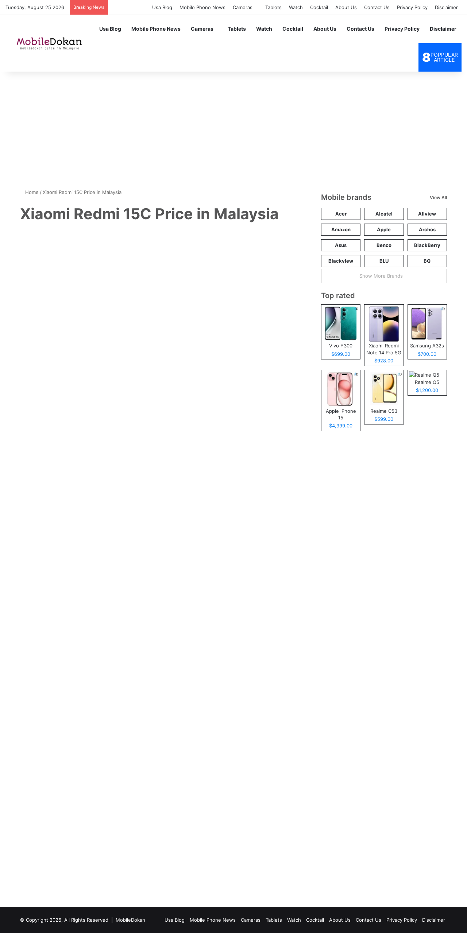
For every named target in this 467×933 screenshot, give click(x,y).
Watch (296, 7)
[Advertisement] (233, 126)
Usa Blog (162, 7)
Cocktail (319, 7)
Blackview (340, 261)
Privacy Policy (412, 7)
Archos (427, 229)
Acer (341, 214)
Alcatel (384, 214)
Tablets (273, 7)
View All (438, 197)
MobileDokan (130, 920)
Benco (384, 245)
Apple (384, 229)
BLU (384, 261)
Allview (427, 214)
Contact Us (377, 7)
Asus (341, 245)
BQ (427, 261)
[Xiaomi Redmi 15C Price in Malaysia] (88, 565)
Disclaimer (446, 7)
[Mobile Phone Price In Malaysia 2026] (47, 43)
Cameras (242, 7)
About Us (346, 7)
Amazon (341, 229)
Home (31, 192)
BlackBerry (427, 245)
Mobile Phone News (202, 7)
